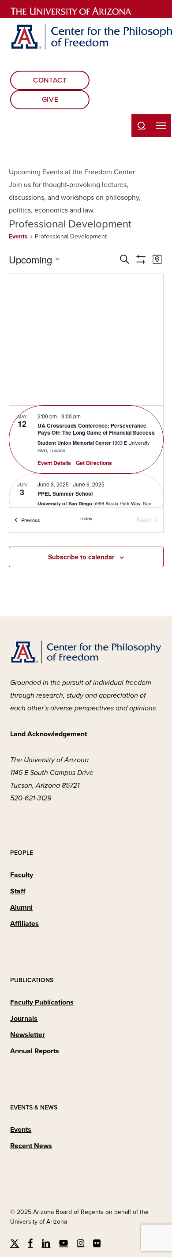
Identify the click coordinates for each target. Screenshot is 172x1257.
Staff (17, 891)
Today (86, 518)
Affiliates (24, 923)
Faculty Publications (42, 1002)
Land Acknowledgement (48, 734)
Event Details (54, 463)
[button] (161, 125)
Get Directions (94, 463)
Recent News (31, 1146)
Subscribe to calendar (81, 556)
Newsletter (27, 1034)
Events (18, 236)
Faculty (21, 875)
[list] (86, 456)
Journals (23, 1018)
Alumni (21, 907)
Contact (50, 80)
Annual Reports (34, 1051)
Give (50, 99)
